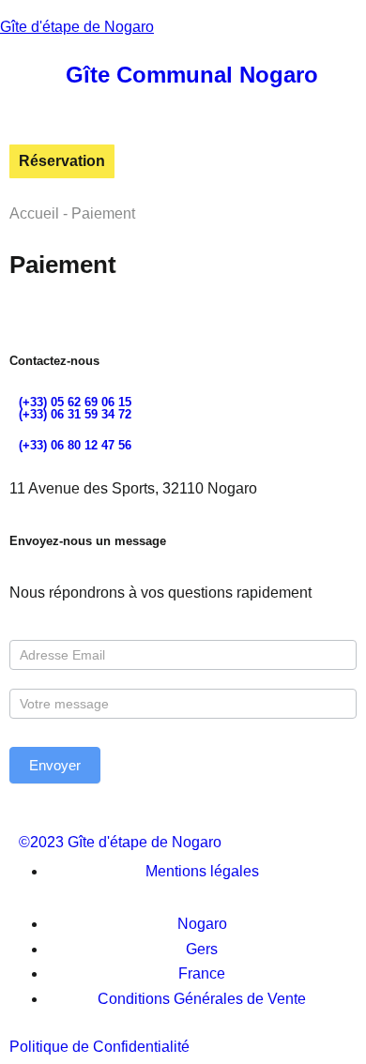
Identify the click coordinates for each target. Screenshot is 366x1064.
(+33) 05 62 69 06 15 (75, 402)
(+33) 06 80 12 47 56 (75, 445)
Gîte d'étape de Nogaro (77, 27)
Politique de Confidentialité (99, 1047)
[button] (15, 73)
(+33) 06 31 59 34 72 (75, 414)
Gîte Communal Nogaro (192, 74)
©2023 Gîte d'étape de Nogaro (120, 842)
